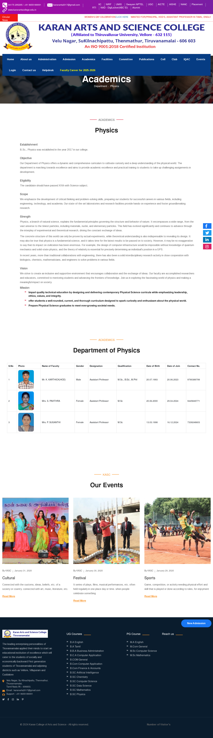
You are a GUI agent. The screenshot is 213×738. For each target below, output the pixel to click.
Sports (149, 577)
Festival (79, 577)
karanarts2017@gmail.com (66, 4)
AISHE (172, 4)
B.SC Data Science (81, 685)
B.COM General (79, 659)
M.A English (136, 642)
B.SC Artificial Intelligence (84, 672)
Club (174, 59)
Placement (197, 4)
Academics (88, 59)
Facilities (107, 59)
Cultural (8, 577)
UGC (150, 4)
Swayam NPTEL (134, 4)
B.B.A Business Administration (87, 651)
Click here (103, 16)
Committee (126, 59)
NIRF (108, 4)
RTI (94, 7)
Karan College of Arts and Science (47, 724)
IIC (99, 4)
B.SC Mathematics (80, 690)
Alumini (136, 7)
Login (12, 70)
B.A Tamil (75, 646)
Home (10, 59)
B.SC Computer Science (83, 681)
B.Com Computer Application (86, 663)
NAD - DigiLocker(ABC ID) (114, 7)
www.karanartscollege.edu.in (22, 9)
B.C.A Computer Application (85, 655)
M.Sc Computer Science (143, 651)
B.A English (76, 642)
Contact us (29, 70)
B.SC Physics (77, 694)
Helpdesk (48, 70)
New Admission (196, 623)
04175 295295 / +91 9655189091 (24, 4)
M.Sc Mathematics (140, 655)
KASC (8, 570)
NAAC (184, 4)
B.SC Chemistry (79, 677)
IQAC (187, 59)
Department (100, 86)
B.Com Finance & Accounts (85, 668)
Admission (69, 59)
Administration (47, 59)
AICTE (161, 4)
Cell (163, 59)
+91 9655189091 (24, 693)
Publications (146, 59)
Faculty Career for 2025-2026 (77, 70)
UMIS (119, 4)
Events (200, 59)
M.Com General (139, 646)
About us (26, 59)
